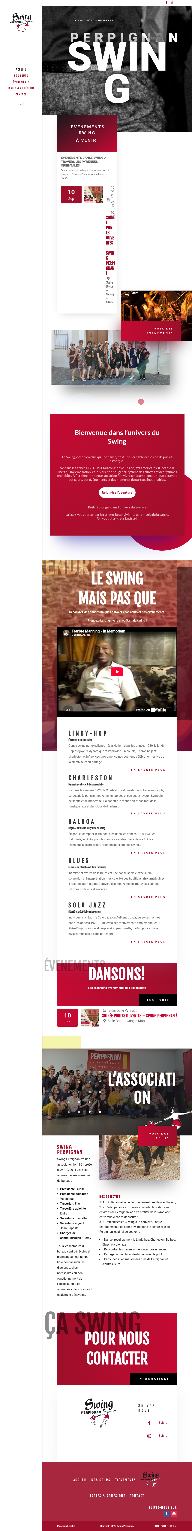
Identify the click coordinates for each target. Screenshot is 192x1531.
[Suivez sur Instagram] (149, 1436)
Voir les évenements (160, 331)
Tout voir (158, 1000)
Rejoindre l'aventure (117, 492)
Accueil (21, 69)
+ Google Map (134, 1021)
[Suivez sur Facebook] (149, 1423)
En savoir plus (148, 770)
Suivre (163, 1422)
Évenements (21, 82)
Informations (154, 1378)
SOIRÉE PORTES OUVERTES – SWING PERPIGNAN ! (139, 1015)
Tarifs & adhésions (21, 88)
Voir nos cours (159, 1136)
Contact (21, 94)
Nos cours (21, 76)
